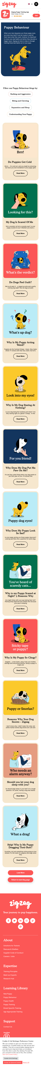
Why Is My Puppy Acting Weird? (20, 343)
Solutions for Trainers (11, 945)
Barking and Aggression (20, 94)
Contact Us (7, 1027)
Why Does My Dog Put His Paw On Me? (20, 469)
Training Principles (10, 971)
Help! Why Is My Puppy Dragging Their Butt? (20, 846)
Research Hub (8, 978)
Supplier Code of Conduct (13, 953)
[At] (20, 926)
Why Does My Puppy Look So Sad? (20, 532)
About (8, 940)
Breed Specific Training (12, 1008)
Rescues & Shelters (10, 949)
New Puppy (7, 994)
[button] (36, 4)
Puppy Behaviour (21, 88)
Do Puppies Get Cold (20, 162)
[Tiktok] (32, 920)
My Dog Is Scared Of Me (20, 222)
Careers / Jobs (9, 956)
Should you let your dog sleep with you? (20, 783)
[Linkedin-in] (20, 920)
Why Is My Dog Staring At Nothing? (20, 406)
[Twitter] (14, 920)
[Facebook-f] (8, 920)
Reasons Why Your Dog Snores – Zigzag (20, 720)
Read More (20, 173)
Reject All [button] (26, 1062)
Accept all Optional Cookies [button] (12, 1062)
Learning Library (15, 988)
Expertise (10, 966)
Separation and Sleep (20, 107)
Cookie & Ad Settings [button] (10, 1058)
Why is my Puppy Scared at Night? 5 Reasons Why (20, 594)
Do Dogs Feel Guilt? (20, 282)
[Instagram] (26, 920)
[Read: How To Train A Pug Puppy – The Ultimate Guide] (9, 5)
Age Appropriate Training (12, 1011)
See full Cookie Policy (9, 1054)
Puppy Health (8, 1001)
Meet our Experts (10, 975)
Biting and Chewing (20, 101)
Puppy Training (9, 1004)
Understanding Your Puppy (20, 114)
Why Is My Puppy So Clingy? (21, 657)
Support (9, 1021)
